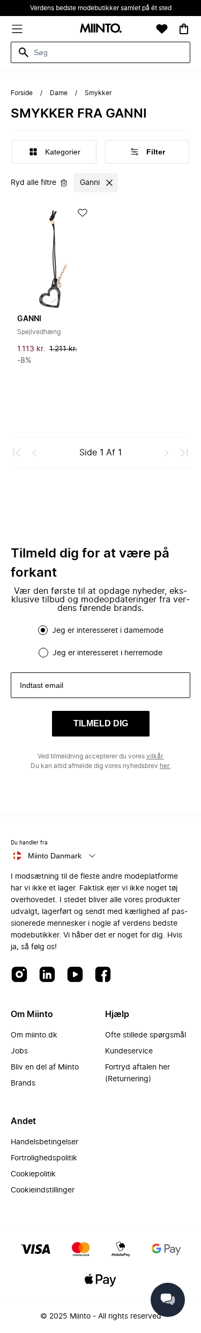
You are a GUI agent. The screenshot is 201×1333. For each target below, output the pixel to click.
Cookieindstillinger (43, 1190)
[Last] (183, 452)
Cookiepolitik (33, 1174)
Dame (59, 93)
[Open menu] (17, 29)
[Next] (166, 452)
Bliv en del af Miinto (45, 1067)
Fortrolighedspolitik (44, 1158)
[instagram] (19, 975)
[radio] (43, 630)
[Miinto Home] (100, 29)
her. (165, 766)
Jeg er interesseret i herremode (107, 653)
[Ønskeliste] (162, 29)
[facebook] (102, 975)
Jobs (19, 1051)
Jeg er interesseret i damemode (107, 630)
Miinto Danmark (54, 855)
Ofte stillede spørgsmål (145, 1035)
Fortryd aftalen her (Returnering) (137, 1073)
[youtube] (75, 975)
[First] (17, 452)
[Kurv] (184, 29)
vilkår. (155, 756)
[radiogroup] (100, 641)
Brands (23, 1083)
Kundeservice (129, 1051)
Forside (22, 93)
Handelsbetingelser (44, 1142)
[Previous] (34, 452)
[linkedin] (47, 975)
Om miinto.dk (34, 1035)
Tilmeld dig (100, 723)
